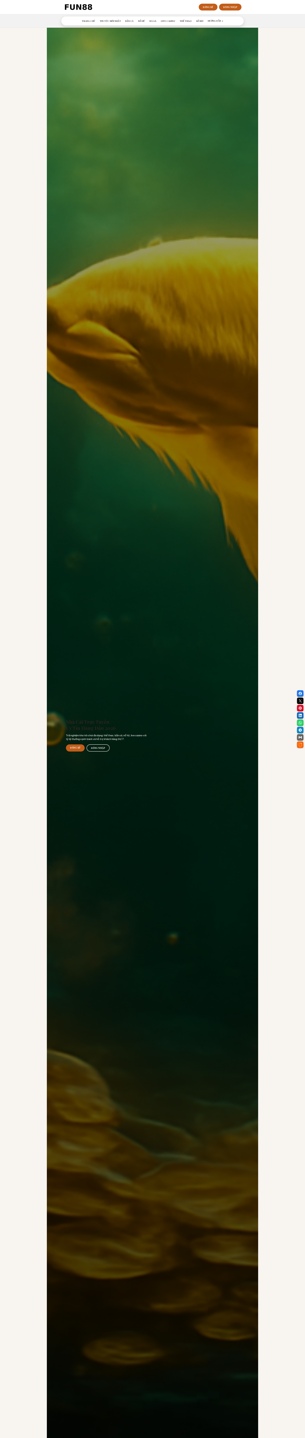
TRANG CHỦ (88, 21)
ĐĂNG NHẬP (230, 7)
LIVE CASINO (168, 21)
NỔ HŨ (141, 21)
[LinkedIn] (300, 715)
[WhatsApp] (300, 723)
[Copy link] (300, 745)
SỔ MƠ (199, 21)
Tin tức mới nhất (110, 21)
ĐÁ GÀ (152, 21)
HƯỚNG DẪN (214, 20)
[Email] (300, 737)
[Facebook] (300, 693)
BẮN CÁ (129, 21)
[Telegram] (300, 730)
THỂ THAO (186, 21)
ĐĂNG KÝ (208, 7)
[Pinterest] (300, 708)
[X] (300, 701)
